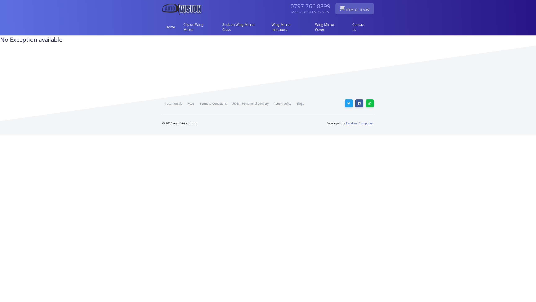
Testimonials (173, 103)
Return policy (282, 103)
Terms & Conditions (213, 103)
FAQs (191, 103)
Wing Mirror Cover (325, 27)
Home (170, 27)
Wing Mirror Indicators (281, 27)
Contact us (358, 27)
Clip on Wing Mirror (193, 27)
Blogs (300, 103)
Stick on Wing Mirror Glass (238, 27)
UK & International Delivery (250, 103)
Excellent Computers (359, 123)
